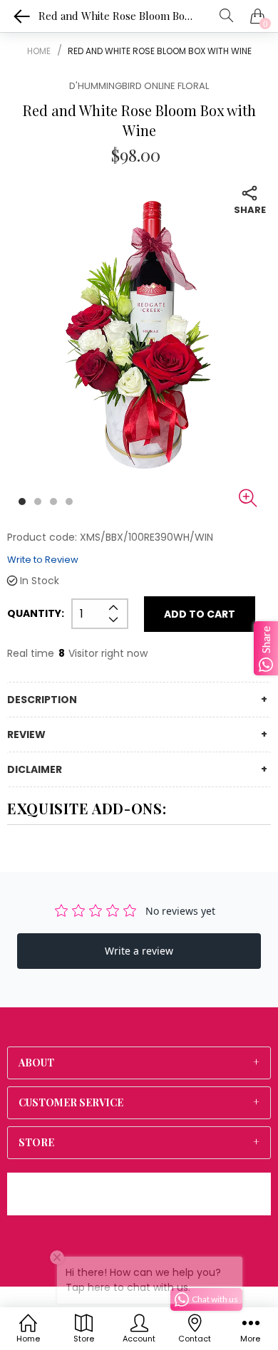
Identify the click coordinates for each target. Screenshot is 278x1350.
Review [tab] (26, 734)
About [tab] (36, 1063)
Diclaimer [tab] (34, 769)
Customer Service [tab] (71, 1103)
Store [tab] (36, 1143)
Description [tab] (42, 700)
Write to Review (42, 559)
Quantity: (35, 613)
